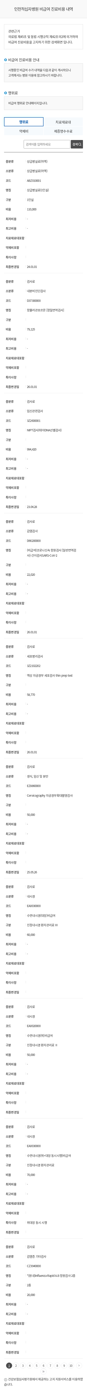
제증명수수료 (63, 131)
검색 (75, 144)
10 (70, 1365)
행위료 (24, 121)
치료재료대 (63, 121)
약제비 (24, 131)
